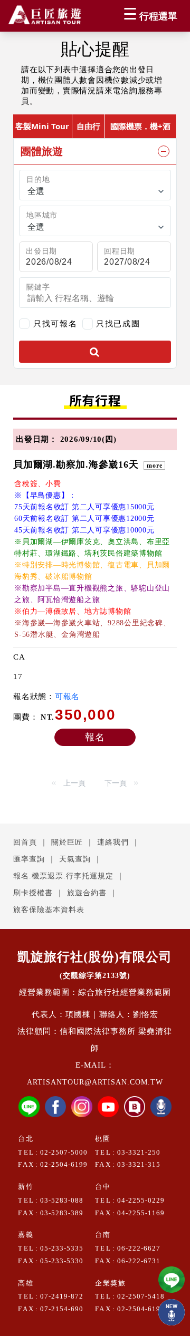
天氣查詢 (75, 859)
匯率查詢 (29, 859)
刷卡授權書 (33, 893)
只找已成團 (118, 322)
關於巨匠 (67, 842)
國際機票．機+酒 (140, 126)
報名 (95, 737)
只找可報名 (55, 323)
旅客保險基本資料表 (48, 910)
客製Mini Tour (42, 126)
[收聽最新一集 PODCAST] (171, 1312)
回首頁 (25, 842)
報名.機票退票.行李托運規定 (63, 876)
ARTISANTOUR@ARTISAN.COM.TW (95, 1082)
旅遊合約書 (87, 893)
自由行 (88, 126)
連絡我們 (113, 842)
